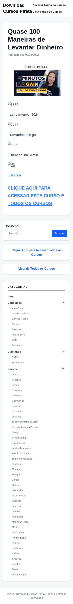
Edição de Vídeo (20, 453)
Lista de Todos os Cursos (36, 268)
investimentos (19, 495)
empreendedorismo (22, 459)
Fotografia (17, 474)
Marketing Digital (20, 522)
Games (15, 480)
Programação (19, 537)
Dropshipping (19, 437)
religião (16, 543)
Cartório (16, 324)
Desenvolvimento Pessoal (25, 427)
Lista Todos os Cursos (47, 11)
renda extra (18, 548)
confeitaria (17, 395)
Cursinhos (14, 351)
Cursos (12, 368)
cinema (15, 385)
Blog (11, 295)
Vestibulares (18, 362)
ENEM (15, 357)
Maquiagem (18, 516)
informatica (17, 490)
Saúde (15, 553)
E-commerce (18, 443)
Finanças (16, 469)
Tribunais (17, 345)
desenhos (17, 416)
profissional (18, 532)
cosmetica (17, 406)
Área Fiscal (17, 308)
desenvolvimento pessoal (25, 422)
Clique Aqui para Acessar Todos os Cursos (37, 252)
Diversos (16, 329)
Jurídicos (16, 501)
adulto (15, 374)
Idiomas (16, 485)
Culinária (16, 411)
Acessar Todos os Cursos (49, 4)
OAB (14, 340)
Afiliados (16, 380)
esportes (16, 464)
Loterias (16, 511)
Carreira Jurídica (20, 313)
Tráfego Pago (19, 574)
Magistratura (18, 334)
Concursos (15, 302)
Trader (15, 569)
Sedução (16, 559)
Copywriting (18, 401)
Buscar (59, 233)
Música (15, 527)
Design (15, 432)
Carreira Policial (20, 319)
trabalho (16, 564)
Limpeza (16, 506)
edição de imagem (21, 448)
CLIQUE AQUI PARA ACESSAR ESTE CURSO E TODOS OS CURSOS (36, 195)
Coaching (17, 390)
